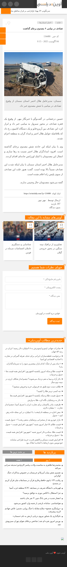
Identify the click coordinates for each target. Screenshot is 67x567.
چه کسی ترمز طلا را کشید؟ (49, 391)
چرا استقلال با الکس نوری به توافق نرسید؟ (42, 493)
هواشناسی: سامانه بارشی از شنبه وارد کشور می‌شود (37, 503)
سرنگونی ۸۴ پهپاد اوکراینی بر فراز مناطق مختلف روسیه (28, 11)
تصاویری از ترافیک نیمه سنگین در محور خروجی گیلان (50, 248)
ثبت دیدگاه (55, 321)
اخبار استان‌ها (45, 22)
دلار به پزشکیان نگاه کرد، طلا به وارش (44, 400)
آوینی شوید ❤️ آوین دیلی (55, 553)
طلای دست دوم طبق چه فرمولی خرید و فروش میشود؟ (36, 386)
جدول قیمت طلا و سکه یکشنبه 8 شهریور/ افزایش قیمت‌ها (35, 395)
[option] (49, 240)
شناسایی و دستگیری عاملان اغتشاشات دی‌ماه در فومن (18, 248)
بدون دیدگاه (54, 207)
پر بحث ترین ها (17, 452)
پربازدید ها (49, 452)
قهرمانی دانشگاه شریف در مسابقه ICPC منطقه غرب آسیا (35, 488)
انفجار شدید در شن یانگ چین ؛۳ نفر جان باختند (40, 498)
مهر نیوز (42, 200)
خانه (59, 22)
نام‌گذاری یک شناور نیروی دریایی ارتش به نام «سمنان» (37, 516)
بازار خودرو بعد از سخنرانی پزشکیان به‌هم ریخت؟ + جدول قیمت (33, 420)
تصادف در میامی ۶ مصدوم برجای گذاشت (43, 28)
